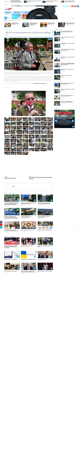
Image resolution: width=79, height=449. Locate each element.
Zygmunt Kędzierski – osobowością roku (45, 271)
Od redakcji (62, 114)
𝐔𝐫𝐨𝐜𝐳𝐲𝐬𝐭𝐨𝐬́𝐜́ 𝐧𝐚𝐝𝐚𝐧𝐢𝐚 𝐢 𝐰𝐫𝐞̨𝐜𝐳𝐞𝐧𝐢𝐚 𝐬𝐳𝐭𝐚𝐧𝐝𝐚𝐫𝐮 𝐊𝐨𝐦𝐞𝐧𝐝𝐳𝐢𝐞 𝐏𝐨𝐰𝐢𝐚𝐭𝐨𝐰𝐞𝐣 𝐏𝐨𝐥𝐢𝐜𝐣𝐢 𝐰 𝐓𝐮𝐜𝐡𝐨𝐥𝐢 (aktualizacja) (10, 246)
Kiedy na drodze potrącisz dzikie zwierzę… (63, 1)
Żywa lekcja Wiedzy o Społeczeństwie (10, 271)
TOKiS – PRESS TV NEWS (17, 12)
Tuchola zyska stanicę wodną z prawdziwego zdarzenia (26, 217)
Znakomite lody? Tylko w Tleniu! (64, 117)
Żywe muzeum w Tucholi (42, 259)
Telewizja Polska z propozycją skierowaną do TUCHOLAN (67, 57)
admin (6, 35)
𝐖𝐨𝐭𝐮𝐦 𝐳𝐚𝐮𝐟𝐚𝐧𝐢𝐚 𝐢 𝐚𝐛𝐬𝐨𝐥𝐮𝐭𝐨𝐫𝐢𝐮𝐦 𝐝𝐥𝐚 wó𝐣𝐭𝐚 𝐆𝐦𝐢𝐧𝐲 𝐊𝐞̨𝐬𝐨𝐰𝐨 (45, 246)
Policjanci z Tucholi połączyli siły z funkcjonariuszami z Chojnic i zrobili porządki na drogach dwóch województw (11, 217)
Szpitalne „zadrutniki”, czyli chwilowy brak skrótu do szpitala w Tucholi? (28, 203)
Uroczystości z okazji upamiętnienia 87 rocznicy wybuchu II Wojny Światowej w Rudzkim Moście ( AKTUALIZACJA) (11, 203)
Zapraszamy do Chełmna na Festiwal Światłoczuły (70, 23)
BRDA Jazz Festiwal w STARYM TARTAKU (51, 23)
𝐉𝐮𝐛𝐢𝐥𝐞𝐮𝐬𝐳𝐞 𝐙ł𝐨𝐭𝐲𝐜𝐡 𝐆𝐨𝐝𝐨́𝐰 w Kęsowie (27, 245)
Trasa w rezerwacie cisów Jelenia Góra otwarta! (67, 76)
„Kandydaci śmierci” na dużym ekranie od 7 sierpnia (67, 70)
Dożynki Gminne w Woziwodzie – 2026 (46, 1)
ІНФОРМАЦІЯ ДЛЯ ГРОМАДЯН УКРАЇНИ (28, 259)
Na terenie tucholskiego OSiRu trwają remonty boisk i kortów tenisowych (44, 203)
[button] (56, 121)
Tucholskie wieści (70, 114)
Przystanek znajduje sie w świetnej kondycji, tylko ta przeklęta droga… (67, 50)
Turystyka (63, 115)
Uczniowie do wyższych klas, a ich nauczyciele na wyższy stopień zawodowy (28, 1)
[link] (40, 83)
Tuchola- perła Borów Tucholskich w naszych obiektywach (44, 217)
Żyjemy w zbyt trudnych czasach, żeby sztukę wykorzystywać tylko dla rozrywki (28, 271)
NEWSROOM (58, 114)
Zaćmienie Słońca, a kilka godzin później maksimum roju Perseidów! (67, 96)
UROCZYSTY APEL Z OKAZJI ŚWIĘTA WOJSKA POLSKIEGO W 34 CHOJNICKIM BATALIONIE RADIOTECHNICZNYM (68, 64)
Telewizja (66, 114)
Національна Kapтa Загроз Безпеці (10, 259)
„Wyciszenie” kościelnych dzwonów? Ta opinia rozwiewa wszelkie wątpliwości (67, 102)
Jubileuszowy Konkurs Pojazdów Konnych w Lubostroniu (33, 24)
